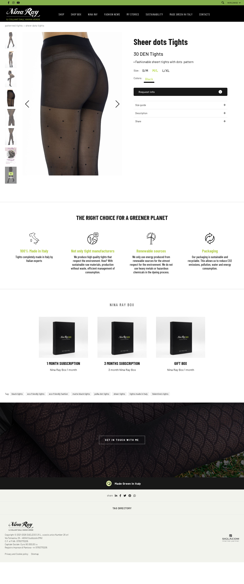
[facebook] (120, 495)
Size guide (140, 105)
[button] (27, 104)
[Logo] (23, 14)
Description (141, 113)
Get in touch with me (122, 440)
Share (138, 121)
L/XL (165, 70)
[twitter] (124, 495)
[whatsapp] (134, 495)
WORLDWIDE (232, 3)
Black (149, 79)
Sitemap (35, 554)
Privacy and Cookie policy (16, 554)
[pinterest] (129, 495)
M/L (155, 70)
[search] (223, 2)
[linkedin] (116, 495)
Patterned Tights (14, 25)
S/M (145, 70)
